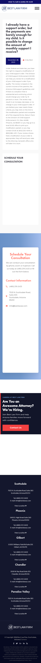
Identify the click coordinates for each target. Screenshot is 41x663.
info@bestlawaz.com (18, 306)
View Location (20, 506)
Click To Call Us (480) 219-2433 (20, 2)
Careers (24, 639)
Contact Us (16, 427)
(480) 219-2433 (15, 286)
